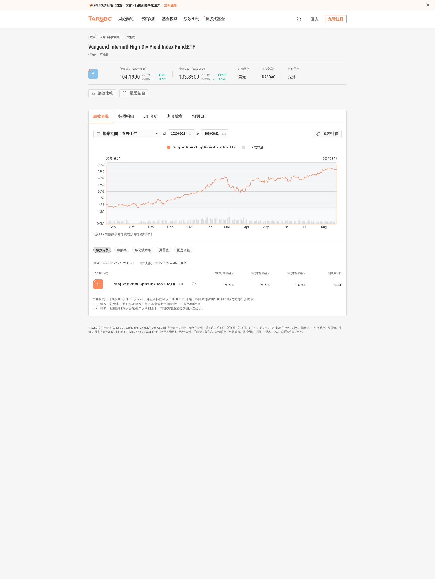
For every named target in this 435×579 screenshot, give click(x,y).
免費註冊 (335, 19)
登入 (315, 19)
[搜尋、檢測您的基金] (299, 19)
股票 (92, 37)
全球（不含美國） (111, 37)
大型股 (131, 37)
